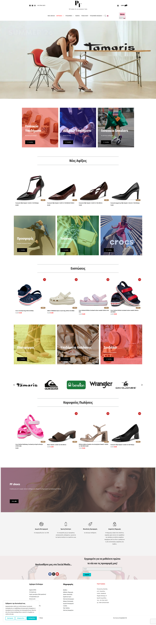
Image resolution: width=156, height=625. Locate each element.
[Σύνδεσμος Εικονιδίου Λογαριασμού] (118, 5)
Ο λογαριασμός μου (34, 596)
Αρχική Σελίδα (32, 590)
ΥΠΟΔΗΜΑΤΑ (68, 16)
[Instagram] (32, 5)
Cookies (65, 606)
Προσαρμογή (10, 618)
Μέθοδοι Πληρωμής (68, 592)
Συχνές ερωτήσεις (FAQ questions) (37, 594)
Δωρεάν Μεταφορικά (68, 603)
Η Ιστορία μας (32, 592)
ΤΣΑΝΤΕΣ (77, 16)
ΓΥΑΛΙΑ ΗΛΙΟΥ (84, 16)
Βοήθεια (65, 590)
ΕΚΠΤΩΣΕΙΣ (59, 16)
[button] (14, 385)
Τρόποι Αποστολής (67, 594)
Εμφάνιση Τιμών (67, 596)
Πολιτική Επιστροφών (68, 599)
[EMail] (35, 5)
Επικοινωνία (32, 599)
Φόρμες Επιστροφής (68, 601)
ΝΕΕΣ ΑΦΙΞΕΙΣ (51, 16)
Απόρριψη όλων (20, 618)
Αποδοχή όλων (31, 618)
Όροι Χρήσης (66, 608)
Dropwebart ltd (123, 618)
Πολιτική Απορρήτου (68, 610)
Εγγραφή (87, 574)
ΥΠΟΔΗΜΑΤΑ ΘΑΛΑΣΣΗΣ (96, 16)
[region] (21, 611)
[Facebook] (30, 5)
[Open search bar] (105, 16)
